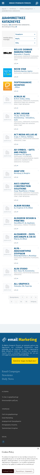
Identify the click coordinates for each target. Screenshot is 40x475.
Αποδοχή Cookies (8, 471)
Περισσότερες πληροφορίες (24, 471)
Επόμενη (33, 301)
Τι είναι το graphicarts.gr (10, 397)
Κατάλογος (13, 9)
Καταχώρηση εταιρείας (9, 425)
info (15, 63)
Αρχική (4, 9)
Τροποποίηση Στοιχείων (10, 428)
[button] (3, 3)
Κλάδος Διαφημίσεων (26, 9)
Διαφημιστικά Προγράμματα (11, 421)
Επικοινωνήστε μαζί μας (10, 400)
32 (21, 301)
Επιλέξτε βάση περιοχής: (8, 38)
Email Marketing (7, 418)
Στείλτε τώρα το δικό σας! (24, 360)
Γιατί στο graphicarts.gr (10, 414)
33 (26, 301)
